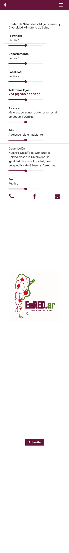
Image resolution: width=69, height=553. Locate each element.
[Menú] (61, 4)
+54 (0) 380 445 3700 (24, 94)
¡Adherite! (35, 442)
